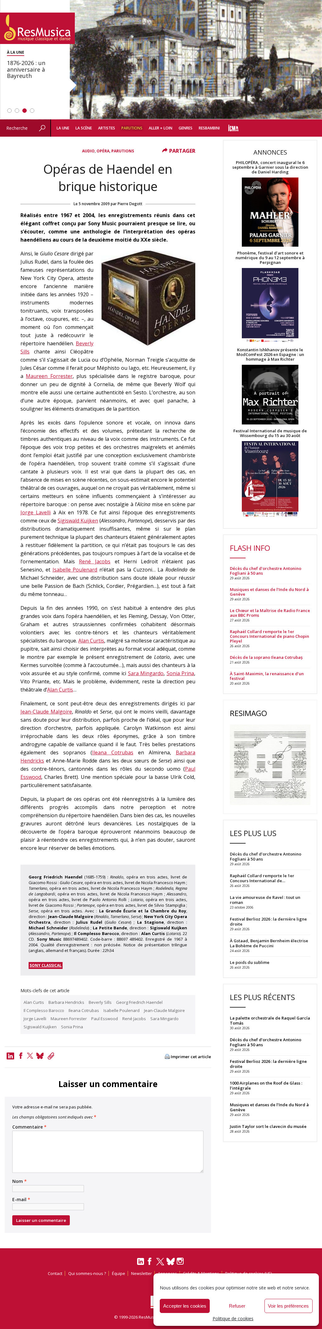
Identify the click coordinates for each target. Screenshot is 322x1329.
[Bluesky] (170, 1261)
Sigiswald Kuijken (78, 520)
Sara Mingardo (146, 673)
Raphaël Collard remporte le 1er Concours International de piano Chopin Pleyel (269, 636)
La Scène (83, 128)
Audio (88, 151)
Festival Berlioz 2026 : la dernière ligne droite (268, 1063)
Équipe (118, 1273)
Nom (19, 1181)
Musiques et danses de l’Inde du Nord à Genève (269, 592)
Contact (55, 1273)
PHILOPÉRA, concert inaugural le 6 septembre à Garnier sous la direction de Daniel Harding (270, 167)
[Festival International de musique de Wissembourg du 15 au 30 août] (270, 479)
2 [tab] (17, 110)
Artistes (106, 128)
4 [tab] (32, 110)
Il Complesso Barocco (44, 1010)
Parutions (131, 128)
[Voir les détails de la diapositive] (161, 59)
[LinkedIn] (140, 1264)
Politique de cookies (233, 1318)
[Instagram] (181, 1261)
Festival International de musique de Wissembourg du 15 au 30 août (270, 433)
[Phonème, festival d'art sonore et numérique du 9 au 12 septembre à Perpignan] (270, 306)
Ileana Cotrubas (112, 752)
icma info (233, 128)
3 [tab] (24, 110)
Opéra (103, 151)
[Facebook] (20, 1056)
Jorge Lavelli (35, 512)
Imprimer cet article (191, 1056)
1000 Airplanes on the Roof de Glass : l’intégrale (266, 1085)
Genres (185, 128)
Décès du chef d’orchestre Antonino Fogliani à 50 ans (265, 571)
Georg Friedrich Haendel (139, 1002)
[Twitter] (29, 1056)
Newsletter (141, 1273)
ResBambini (209, 128)
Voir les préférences (288, 1306)
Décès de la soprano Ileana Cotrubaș (266, 657)
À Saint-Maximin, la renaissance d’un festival (267, 676)
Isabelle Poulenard (75, 569)
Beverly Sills (100, 1002)
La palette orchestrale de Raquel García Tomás (270, 1020)
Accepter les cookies (184, 1306)
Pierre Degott (130, 203)
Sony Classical (46, 965)
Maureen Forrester (49, 376)
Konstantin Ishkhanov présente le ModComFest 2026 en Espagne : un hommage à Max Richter (270, 354)
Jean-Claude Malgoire (46, 711)
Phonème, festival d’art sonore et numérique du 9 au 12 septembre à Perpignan (270, 258)
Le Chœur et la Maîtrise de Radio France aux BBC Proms (270, 613)
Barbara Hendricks (66, 1002)
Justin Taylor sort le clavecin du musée (268, 1126)
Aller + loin (160, 128)
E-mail (21, 1199)
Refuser (237, 1306)
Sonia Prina (180, 673)
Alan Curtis (91, 640)
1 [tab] (9, 110)
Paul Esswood (104, 1018)
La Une (63, 128)
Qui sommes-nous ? (87, 1273)
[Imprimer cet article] (167, 1057)
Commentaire (29, 1126)
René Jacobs (94, 561)
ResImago (248, 713)
